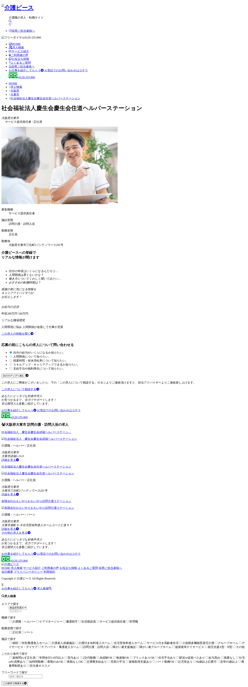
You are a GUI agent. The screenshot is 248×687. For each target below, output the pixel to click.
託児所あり (185, 661)
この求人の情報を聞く (16, 333)
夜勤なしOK (75, 661)
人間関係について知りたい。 (32, 356)
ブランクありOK (144, 657)
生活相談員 (88, 621)
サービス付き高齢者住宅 (163, 643)
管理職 (133, 621)
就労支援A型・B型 (220, 647)
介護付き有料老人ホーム (94, 643)
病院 (15, 643)
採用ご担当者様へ (23, 30)
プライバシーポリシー (28, 571)
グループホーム (228, 643)
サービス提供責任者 (112, 621)
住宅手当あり (167, 657)
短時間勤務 (36, 661)
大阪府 (15, 90)
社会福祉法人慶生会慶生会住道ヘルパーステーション (45, 98)
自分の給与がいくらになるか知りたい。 (39, 352)
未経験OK (106, 657)
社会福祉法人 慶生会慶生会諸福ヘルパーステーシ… (36, 432)
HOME (16, 44)
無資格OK (122, 657)
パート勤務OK (165, 661)
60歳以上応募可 (206, 661)
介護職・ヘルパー (24, 621)
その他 (240, 647)
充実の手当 (118, 661)
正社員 (16, 632)
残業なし (229, 657)
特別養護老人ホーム (35, 643)
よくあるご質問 (21, 62)
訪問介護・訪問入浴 (96, 647)
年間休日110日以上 (51, 657)
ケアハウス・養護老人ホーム (60, 647)
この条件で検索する (13, 683)
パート (29, 632)
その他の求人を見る (14, 532)
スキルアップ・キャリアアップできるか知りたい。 (46, 364)
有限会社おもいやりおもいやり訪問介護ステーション (36, 501)
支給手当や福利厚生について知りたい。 (39, 368)
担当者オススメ (40, 665)
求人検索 (18, 47)
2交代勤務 (89, 657)
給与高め (214, 657)
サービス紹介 (20, 51)
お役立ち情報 (20, 58)
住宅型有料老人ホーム (128, 643)
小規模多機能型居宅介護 (198, 643)
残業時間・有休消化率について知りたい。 (40, 360)
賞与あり (73, 657)
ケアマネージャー (50, 621)
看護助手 (72, 621)
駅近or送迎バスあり (192, 657)
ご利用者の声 (19, 55)
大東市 (15, 94)
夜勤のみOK (55, 661)
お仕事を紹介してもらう (25, 70)
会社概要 (7, 571)
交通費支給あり (97, 661)
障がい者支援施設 (124, 647)
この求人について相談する (18, 389)
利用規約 (49, 571)
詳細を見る (8, 459)
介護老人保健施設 (63, 643)
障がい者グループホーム (155, 647)
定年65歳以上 (229, 661)
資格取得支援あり (140, 661)
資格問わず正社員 (24, 657)
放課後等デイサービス (189, 647)
